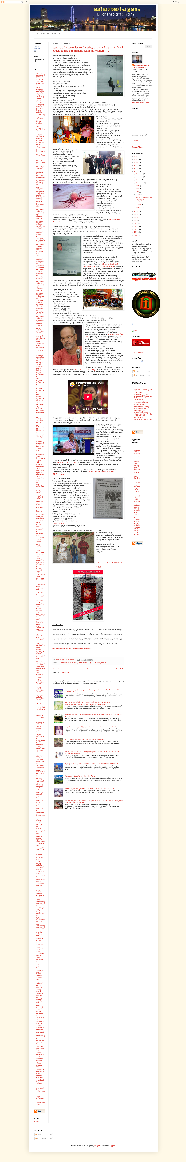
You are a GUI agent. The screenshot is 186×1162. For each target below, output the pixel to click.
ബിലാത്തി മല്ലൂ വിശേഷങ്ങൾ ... (39, 803)
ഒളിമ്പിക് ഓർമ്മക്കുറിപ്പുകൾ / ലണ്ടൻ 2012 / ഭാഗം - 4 (40, 476)
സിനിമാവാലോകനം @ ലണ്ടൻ (40, 1071)
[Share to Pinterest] (92, 660)
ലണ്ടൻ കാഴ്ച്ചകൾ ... (40, 948)
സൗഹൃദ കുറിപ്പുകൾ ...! (40, 1098)
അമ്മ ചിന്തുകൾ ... (40, 188)
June (138, 189)
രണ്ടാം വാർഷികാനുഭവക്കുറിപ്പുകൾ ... (40, 926)
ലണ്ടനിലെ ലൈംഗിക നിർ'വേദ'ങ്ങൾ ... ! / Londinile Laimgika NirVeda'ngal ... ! (91, 727)
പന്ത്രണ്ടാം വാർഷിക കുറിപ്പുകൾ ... (40, 698)
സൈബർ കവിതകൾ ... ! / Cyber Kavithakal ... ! (142, 403)
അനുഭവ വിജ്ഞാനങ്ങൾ (40, 156)
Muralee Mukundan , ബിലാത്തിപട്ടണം (141, 66)
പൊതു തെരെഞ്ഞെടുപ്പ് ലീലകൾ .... (40, 749)
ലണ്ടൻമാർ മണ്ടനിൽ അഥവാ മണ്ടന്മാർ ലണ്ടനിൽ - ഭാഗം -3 (39, 986)
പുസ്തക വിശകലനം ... (40, 736)
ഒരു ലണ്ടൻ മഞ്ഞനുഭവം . (40, 436)
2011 (136, 226)
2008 (136, 235)
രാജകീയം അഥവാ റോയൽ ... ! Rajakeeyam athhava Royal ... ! (86, 739)
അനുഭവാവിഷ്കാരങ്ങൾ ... (40, 172)
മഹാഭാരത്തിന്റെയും (40, 880)
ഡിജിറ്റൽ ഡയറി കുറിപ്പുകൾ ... (40, 638)
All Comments (139, 375)
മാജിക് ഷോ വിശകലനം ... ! (40, 885)
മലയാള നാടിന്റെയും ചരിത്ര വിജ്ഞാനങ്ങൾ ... (40, 873)
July (137, 186)
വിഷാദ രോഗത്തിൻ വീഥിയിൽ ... (40, 1027)
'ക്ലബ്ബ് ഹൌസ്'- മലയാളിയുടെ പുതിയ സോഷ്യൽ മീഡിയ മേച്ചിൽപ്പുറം (40, 106)
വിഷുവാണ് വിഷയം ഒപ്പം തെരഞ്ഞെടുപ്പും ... (40, 1034)
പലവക (38, 703)
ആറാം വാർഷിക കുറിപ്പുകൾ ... (40, 330)
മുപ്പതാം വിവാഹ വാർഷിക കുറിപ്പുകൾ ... (40, 893)
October (139, 180)
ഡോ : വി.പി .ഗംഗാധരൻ (67, 462)
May (137, 192)
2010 (136, 229)
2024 (136, 156)
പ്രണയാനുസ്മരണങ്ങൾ (40, 766)
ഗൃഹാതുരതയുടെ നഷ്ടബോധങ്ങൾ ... (40, 587)
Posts (137, 371)
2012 (136, 223)
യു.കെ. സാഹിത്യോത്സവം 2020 (40, 919)
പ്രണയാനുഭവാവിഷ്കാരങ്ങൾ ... (40, 761)
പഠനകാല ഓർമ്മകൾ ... (40, 674)
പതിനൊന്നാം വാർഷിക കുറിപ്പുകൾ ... (40, 681)
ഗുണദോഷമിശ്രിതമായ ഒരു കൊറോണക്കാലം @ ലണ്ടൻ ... (40, 567)
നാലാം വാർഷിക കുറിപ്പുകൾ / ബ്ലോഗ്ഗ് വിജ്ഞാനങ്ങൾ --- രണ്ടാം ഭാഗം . (40, 653)
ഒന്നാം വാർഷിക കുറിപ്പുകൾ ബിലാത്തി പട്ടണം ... (40, 398)
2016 (136, 211)
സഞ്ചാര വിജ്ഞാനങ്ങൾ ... (40, 1048)
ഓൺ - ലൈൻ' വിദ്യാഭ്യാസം (40, 485)
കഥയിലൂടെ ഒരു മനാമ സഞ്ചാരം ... (40, 503)
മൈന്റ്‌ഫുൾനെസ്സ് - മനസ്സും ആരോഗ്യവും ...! (40, 911)
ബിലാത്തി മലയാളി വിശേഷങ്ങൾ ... (39, 795)
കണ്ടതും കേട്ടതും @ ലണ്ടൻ (39, 497)
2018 (136, 168)
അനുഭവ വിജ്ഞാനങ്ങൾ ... (40, 162)
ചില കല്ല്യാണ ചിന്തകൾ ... (40, 608)
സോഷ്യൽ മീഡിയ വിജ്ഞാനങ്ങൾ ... (40, 1090)
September (140, 183)
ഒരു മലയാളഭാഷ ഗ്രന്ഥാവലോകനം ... (40, 419)
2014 (136, 217)
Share (36, 1121)
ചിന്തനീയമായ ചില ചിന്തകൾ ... (40, 602)
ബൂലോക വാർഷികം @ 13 (143, 390)
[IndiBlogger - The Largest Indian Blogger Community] (141, 346)
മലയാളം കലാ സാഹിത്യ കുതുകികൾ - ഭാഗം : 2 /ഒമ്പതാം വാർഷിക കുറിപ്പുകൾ (40, 860)
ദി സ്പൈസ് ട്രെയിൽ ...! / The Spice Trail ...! (80, 776)
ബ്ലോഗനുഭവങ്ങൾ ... (40, 821)
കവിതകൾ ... (40, 507)
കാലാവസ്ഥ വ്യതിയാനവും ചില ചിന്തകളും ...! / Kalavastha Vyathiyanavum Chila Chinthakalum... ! (143, 396)
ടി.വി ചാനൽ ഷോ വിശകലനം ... (40, 629)
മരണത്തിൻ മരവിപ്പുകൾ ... (40, 849)
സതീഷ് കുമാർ (89, 266)
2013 (136, 220)
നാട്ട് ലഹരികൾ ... (40, 644)
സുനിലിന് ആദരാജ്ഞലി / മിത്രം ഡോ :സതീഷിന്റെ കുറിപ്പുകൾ (71, 648)
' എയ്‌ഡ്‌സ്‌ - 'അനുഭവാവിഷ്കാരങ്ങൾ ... (40, 75)
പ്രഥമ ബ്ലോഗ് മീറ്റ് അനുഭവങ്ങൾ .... (40, 772)
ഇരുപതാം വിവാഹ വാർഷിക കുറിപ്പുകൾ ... (40, 372)
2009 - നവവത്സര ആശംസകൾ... (40, 129)
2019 (136, 165)
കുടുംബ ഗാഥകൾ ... (39, 511)
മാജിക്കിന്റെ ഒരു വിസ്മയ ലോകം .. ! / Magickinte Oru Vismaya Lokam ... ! (89, 788)
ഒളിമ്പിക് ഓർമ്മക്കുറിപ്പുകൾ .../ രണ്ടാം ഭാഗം (40, 467)
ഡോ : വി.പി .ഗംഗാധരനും (85, 369)
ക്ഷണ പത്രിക (38, 545)
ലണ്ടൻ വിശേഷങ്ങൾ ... (39, 966)
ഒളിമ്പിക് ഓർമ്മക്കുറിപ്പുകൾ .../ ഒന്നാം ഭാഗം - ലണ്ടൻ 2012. (40, 445)
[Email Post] (78, 659)
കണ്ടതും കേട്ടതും (39, 491)
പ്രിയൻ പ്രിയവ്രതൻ (109, 264)
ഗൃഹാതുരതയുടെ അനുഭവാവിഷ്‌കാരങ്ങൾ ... (40, 578)
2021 (136, 159)
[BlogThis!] (85, 660)
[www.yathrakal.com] (142, 362)
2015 (136, 214)
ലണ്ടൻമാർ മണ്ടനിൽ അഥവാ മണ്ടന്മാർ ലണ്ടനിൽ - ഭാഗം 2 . (39, 974)
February (139, 205)
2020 (136, 162)
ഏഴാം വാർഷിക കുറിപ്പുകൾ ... (40, 389)
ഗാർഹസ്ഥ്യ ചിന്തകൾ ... (40, 558)
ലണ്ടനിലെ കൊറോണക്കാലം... (39, 940)
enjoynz (97, 1146)
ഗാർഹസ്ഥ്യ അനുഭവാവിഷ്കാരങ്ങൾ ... (40, 551)
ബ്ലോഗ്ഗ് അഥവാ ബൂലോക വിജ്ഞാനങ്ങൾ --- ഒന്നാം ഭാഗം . (40, 829)
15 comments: (70, 659)
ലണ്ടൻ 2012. (40, 944)
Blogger (111, 1146)
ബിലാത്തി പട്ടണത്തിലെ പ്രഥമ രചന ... (39, 787)
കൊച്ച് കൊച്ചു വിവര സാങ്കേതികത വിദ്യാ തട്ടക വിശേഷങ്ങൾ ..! (40, 529)
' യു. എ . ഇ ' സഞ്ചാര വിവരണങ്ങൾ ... (40, 82)
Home (89, 669)
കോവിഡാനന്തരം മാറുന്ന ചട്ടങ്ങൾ (40, 539)
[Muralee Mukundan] (35, 51)
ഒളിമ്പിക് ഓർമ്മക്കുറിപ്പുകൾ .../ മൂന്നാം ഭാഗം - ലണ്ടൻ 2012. (40, 457)
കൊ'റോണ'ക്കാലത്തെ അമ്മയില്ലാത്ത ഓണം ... (40, 517)
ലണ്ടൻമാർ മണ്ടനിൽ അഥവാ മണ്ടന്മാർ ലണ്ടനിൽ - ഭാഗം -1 (39, 998)
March (138, 195)
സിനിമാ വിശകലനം (40, 1053)
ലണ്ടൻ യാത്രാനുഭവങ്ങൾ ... (40, 953)
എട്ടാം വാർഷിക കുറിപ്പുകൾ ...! (40, 381)
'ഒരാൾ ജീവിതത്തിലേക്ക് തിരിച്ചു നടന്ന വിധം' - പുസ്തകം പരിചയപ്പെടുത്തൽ (82, 662)
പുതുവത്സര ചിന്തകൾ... (40, 723)
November (139, 177)
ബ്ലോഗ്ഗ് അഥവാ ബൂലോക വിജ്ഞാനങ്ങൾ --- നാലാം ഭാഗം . (40, 840)
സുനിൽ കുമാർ (107, 266)
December (139, 174)
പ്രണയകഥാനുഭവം (39, 756)
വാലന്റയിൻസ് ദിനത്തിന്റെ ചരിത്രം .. (40, 1020)
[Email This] (82, 660)
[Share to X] (87, 660)
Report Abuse (137, 147)
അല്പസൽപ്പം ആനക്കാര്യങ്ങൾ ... (40, 204)
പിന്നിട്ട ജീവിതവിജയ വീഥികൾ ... (40, 716)
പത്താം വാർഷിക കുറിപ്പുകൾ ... (40, 690)
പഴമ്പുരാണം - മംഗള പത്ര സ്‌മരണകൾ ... (40, 708)
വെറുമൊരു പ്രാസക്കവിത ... (40, 1042)
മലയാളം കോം (139, 352)
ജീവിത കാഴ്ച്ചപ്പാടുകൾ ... (40, 614)
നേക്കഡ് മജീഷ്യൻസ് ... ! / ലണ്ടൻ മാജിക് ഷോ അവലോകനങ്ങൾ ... (40, 665)
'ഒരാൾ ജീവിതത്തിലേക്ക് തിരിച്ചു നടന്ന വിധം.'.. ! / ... (143, 199)
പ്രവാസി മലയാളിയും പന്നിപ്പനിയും (40, 780)
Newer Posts (57, 669)
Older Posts (119, 669)
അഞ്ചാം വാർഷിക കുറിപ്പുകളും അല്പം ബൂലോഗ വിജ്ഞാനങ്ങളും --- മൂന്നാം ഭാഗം (40, 145)
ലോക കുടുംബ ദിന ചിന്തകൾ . (40, 1007)
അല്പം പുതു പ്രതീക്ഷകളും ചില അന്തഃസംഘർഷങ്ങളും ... (40, 195)
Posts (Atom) (66, 672)
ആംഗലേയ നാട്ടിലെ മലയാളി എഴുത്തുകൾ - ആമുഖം (40, 224)
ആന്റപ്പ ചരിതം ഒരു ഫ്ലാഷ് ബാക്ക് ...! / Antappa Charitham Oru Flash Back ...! (91, 764)
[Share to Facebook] (89, 660)
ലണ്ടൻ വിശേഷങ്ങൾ (39, 959)
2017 (136, 171)
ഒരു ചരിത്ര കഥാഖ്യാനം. (40, 412)
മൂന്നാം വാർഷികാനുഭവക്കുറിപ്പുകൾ (40, 902)
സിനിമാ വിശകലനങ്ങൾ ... (39, 1065)
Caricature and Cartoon (40, 135)
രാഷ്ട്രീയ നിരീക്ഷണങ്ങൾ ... (39, 934)
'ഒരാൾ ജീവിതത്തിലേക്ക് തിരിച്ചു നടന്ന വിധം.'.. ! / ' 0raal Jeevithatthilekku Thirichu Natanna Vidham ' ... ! (87, 49)
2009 (136, 232)
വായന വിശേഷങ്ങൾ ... (39, 1013)
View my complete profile (140, 103)
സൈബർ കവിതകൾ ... (40, 1076)
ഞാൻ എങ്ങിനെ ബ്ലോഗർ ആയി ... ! (39, 621)
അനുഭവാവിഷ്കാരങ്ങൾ (40, 167)
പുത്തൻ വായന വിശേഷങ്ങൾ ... (39, 729)
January (139, 208)
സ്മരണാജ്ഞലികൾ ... (40, 1103)
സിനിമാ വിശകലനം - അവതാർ (40, 1059)
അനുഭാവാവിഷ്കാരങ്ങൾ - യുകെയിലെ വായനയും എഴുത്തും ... (40, 179)
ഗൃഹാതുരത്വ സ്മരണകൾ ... (40, 595)
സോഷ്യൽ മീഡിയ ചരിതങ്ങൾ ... (40, 1082)
